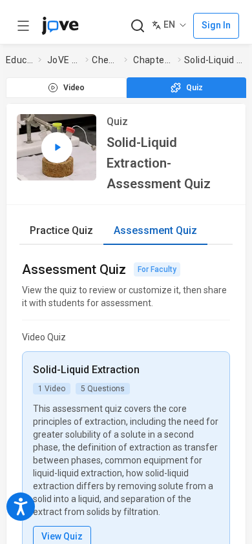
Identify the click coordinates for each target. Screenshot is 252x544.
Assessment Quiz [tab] (155, 230)
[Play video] (57, 147)
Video (74, 87)
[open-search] (137, 26)
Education (19, 60)
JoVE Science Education (63, 60)
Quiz (194, 87)
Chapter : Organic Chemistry (153, 60)
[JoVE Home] (60, 26)
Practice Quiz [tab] (61, 230)
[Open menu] (23, 25)
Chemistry (105, 60)
